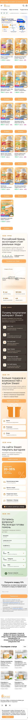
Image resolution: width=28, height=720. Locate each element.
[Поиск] (23, 6)
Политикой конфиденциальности (11, 602)
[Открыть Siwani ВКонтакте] (2, 13)
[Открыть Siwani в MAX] (7, 13)
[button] (7, 46)
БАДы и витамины (13, 9)
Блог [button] (25, 646)
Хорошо (8, 717)
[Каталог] (1, 6)
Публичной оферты (18, 608)
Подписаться (14, 596)
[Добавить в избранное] (11, 39)
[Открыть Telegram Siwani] (5, 13)
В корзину (6, 67)
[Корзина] (26, 6)
